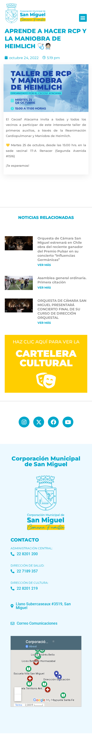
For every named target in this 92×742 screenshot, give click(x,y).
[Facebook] (53, 422)
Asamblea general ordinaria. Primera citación (62, 280)
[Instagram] (24, 422)
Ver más (44, 265)
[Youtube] (68, 422)
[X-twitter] (38, 422)
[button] (83, 18)
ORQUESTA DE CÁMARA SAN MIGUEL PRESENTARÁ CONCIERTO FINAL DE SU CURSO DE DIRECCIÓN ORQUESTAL (62, 309)
